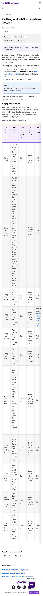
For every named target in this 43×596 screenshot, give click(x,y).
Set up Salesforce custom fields (13, 573)
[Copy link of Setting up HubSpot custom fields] (12, 22)
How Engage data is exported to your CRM (17, 576)
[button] (8, 127)
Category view (9, 14)
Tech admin (23, 37)
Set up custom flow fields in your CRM (15, 570)
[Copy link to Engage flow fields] (23, 103)
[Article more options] (39, 14)
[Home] (11, 2)
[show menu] (40, 3)
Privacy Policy (22, 592)
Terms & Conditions (10, 592)
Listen (6, 31)
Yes (9, 556)
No (20, 556)
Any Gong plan (19, 40)
